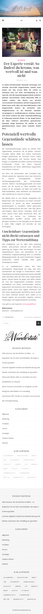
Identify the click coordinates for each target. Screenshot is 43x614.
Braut (34, 455)
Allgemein (5, 414)
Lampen (18, 464)
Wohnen (21, 60)
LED (26, 464)
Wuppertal (31, 477)
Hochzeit (7, 464)
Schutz (15, 468)
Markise (34, 464)
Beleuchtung (22, 455)
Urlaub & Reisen (8, 438)
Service (4, 428)
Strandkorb (24, 473)
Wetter (6, 477)
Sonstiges (5, 433)
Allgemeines (8, 455)
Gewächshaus (29, 460)
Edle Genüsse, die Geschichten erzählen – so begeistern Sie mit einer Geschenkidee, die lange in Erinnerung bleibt (20, 358)
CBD (5, 460)
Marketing (5, 419)
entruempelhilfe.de (29, 304)
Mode (6, 468)
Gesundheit (15, 460)
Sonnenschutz (10, 473)
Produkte (5, 424)
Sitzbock (25, 468)
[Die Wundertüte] (21, 8)
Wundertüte (9, 317)
